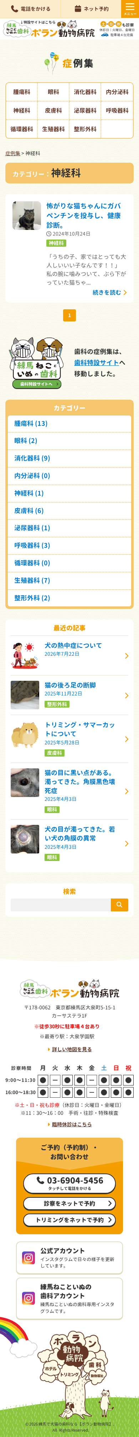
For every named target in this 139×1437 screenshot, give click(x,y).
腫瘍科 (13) (31, 423)
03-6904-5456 (75, 1183)
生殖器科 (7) (32, 580)
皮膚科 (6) (29, 510)
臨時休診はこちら (72, 1124)
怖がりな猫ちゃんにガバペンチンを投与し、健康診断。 (83, 215)
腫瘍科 (21, 92)
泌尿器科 (85, 110)
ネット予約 (96, 8)
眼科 (53, 92)
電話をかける (36, 8)
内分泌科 (117, 92)
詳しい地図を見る (72, 1049)
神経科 (21, 110)
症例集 (12, 153)
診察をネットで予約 (69, 1203)
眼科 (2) (25, 440)
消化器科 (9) (32, 458)
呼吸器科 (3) (32, 545)
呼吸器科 (117, 110)
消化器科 (85, 92)
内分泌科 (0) (32, 475)
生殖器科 (53, 129)
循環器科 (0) (32, 562)
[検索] (120, 905)
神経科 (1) (29, 493)
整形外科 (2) (32, 598)
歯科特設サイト (96, 362)
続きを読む (107, 292)
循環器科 (21, 129)
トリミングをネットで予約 (69, 1220)
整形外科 (85, 129)
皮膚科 (53, 110)
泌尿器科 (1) (32, 527)
